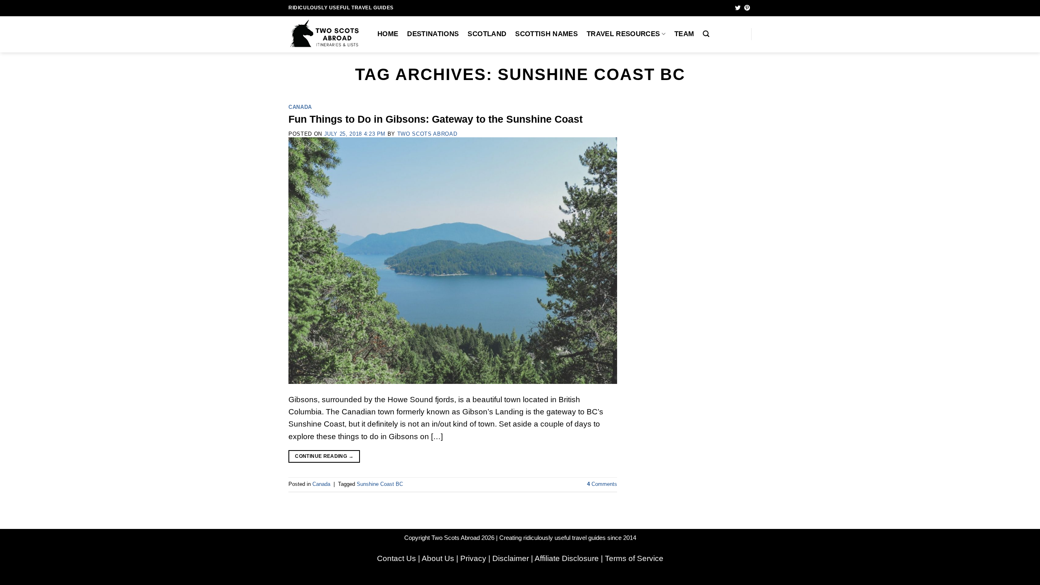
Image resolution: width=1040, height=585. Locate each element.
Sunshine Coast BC (380, 484)
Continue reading (324, 456)
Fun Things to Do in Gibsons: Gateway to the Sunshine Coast (435, 119)
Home (387, 34)
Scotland (487, 34)
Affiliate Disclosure (567, 558)
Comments (602, 484)
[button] (706, 34)
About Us (438, 558)
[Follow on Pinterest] (747, 8)
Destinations (433, 34)
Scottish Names (546, 34)
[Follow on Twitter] (738, 8)
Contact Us (396, 558)
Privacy (473, 558)
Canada (300, 107)
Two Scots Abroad (427, 134)
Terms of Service (634, 558)
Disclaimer (510, 558)
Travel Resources (623, 34)
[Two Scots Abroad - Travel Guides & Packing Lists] (326, 34)
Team (684, 34)
